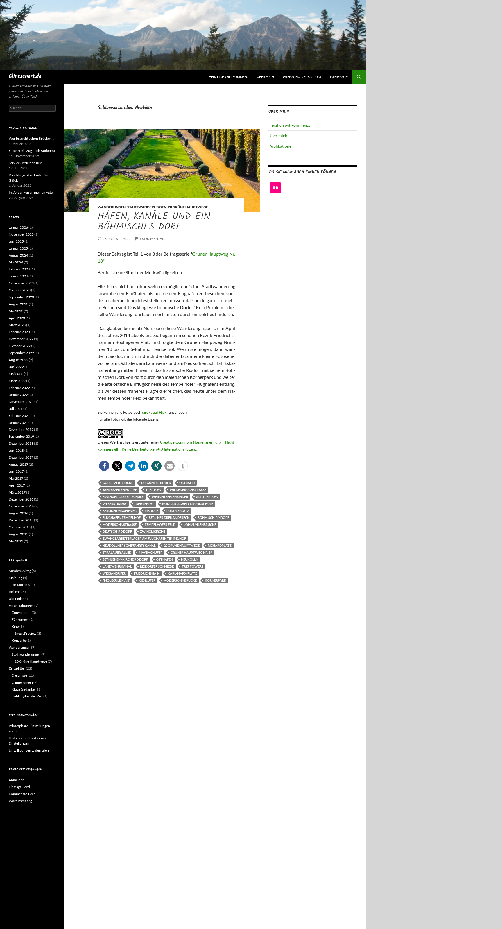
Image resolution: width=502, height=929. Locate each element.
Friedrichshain (146, 573)
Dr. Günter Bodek (156, 483)
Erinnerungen (22, 682)
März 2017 (17, 492)
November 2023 (21, 283)
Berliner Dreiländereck (169, 517)
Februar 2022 (19, 387)
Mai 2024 (16, 262)
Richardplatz (220, 545)
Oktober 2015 (20, 527)
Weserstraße (115, 503)
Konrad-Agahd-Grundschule (187, 503)
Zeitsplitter (17, 668)
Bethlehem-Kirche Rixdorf (125, 559)
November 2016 (21, 506)
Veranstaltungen (21, 605)
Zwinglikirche (152, 531)
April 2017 (17, 485)
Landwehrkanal (117, 566)
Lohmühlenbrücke (200, 524)
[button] (104, 466)
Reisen (14, 591)
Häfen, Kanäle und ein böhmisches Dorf (154, 222)
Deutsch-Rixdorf (117, 531)
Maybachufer (150, 552)
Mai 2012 (16, 541)
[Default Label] (275, 188)
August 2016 (18, 513)
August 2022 (18, 360)
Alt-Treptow (207, 496)
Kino (15, 626)
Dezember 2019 (21, 429)
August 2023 (18, 304)
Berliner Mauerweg (120, 510)
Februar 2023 (19, 332)
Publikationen (281, 146)
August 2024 (18, 255)
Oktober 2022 (20, 346)
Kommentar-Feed (22, 794)
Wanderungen (112, 207)
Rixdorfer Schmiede (157, 566)
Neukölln (189, 559)
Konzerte (19, 640)
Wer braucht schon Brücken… (31, 138)
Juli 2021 (16, 408)
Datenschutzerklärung (302, 76)
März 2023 (17, 325)
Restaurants (21, 584)
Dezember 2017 (21, 457)
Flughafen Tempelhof (122, 517)
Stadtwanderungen (146, 207)
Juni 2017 (16, 471)
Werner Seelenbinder (170, 496)
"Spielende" (144, 503)
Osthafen (164, 559)
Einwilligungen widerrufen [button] (29, 750)
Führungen (20, 619)
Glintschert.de (25, 76)
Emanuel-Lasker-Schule (123, 496)
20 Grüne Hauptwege (188, 207)
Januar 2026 (18, 227)
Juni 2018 (16, 450)
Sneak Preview (25, 633)
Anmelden (16, 780)
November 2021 (21, 401)
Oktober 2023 (20, 290)
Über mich (265, 76)
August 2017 (18, 464)
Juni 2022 (16, 367)
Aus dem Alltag (20, 570)
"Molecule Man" (116, 580)
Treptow (154, 490)
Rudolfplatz (177, 510)
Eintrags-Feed (19, 787)
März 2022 (17, 381)
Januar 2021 (18, 422)
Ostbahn (187, 483)
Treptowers (192, 566)
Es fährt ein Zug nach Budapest (32, 150)
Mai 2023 (16, 311)
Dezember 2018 (21, 443)
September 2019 (21, 436)
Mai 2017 (16, 478)
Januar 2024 (18, 276)
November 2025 (21, 234)
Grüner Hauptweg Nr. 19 (191, 552)
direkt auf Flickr (155, 412)
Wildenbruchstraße (188, 490)
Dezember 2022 (21, 339)
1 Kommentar (151, 238)
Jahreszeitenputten (120, 490)
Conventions (21, 612)
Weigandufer (114, 573)
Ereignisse (19, 675)
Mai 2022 (16, 374)
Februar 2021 (19, 415)
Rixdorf (151, 510)
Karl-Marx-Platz (182, 573)
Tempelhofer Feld (160, 524)
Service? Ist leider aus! (25, 163)
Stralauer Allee (117, 552)
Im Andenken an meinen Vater (31, 192)
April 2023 (17, 318)
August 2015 (18, 534)
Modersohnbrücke (180, 580)
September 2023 (21, 297)
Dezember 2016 (21, 499)
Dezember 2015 (21, 520)
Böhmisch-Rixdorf (213, 517)
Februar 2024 (19, 269)
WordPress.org (20, 801)
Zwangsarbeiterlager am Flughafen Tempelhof (144, 538)
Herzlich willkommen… (229, 76)
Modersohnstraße (120, 524)
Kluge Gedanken (24, 689)
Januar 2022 (18, 394)
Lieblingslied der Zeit (27, 696)
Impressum (339, 76)
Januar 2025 (18, 248)
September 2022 (21, 353)
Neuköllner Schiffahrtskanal (129, 545)
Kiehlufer (147, 580)
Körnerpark (215, 580)
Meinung (15, 577)
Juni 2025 (16, 241)
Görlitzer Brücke (118, 483)
